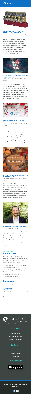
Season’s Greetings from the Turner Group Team (14, 121)
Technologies (15, 333)
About (15, 350)
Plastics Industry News (18, 34)
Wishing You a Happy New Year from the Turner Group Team (15, 76)
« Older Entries (8, 251)
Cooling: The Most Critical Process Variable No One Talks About (13, 31)
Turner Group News (9, 36)
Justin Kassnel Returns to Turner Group (15, 226)
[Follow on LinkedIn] (14, 391)
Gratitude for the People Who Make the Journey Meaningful (15, 175)
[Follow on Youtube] (17, 391)
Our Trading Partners (15, 336)
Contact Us (15, 356)
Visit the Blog (15, 353)
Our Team (15, 78)
